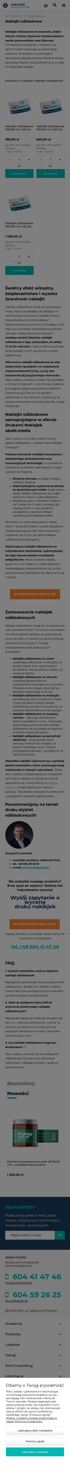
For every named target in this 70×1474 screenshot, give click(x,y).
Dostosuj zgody (35, 1441)
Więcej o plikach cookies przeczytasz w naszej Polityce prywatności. (31, 1419)
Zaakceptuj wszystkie (35, 1451)
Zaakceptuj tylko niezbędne (35, 1430)
